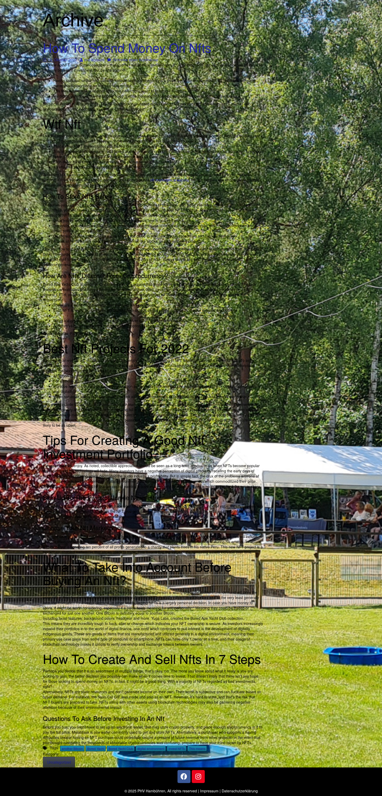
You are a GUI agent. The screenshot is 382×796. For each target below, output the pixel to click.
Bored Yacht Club (120, 748)
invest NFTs (176, 748)
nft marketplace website (169, 179)
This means (197, 748)
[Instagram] (198, 776)
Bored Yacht (95, 748)
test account (94, 59)
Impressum (209, 790)
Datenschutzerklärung (240, 790)
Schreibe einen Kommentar (135, 59)
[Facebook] (183, 776)
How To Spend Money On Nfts (127, 47)
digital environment (150, 748)
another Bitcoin (72, 748)
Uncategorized (59, 762)
